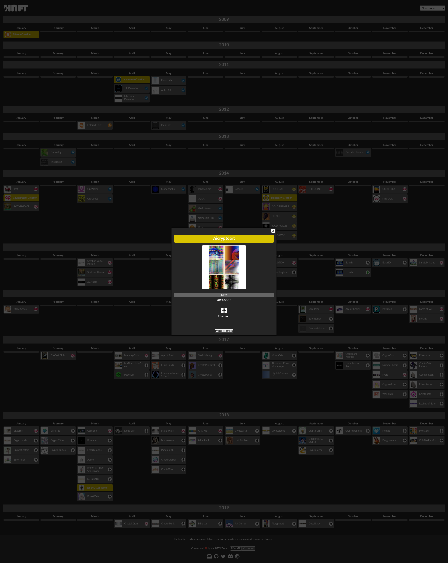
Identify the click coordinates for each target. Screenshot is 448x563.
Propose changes (224, 330)
